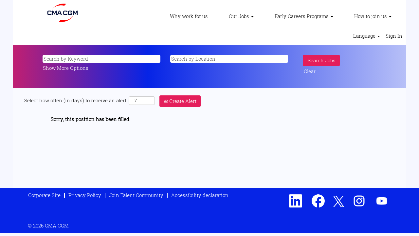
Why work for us (189, 16)
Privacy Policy (84, 195)
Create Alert (182, 101)
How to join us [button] (371, 16)
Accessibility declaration (199, 195)
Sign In (394, 35)
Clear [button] (310, 71)
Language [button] (365, 35)
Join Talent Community (136, 195)
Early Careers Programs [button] (302, 16)
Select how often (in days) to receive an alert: (75, 100)
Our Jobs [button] (239, 16)
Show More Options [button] (65, 68)
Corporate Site (44, 195)
